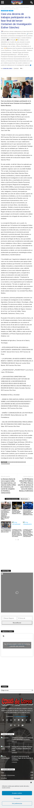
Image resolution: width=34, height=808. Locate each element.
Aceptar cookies (17, 793)
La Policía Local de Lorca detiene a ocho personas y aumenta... (22, 738)
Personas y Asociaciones (8, 775)
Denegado (17, 798)
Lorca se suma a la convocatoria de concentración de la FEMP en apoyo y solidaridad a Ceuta (28, 512)
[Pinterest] (11, 73)
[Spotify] (19, 720)
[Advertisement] (15, 554)
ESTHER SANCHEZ (12, 462)
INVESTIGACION (5, 463)
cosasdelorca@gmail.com (21, 716)
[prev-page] (16, 540)
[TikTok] (27, 720)
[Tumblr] (30, 720)
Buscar (17, 622)
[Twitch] (11, 725)
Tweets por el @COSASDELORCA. (17, 645)
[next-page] (18, 540)
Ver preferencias (17, 803)
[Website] (19, 725)
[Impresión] (24, 73)
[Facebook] (3, 73)
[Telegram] (20, 73)
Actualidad (7, 7)
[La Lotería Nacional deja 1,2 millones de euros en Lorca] (6, 525)
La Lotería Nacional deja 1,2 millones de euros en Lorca (6, 531)
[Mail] (11, 720)
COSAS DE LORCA (7, 68)
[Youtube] (23, 725)
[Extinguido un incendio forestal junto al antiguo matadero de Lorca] (17, 505)
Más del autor (24, 499)
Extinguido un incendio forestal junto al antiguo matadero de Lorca (16, 512)
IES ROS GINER (21, 462)
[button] (31, 782)
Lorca (13, 7)
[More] (29, 73)
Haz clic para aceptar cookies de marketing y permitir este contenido (17, 645)
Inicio (2, 7)
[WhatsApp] (16, 73)
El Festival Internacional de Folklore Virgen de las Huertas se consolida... (22, 758)
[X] (7, 73)
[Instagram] (7, 720)
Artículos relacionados (12, 499)
